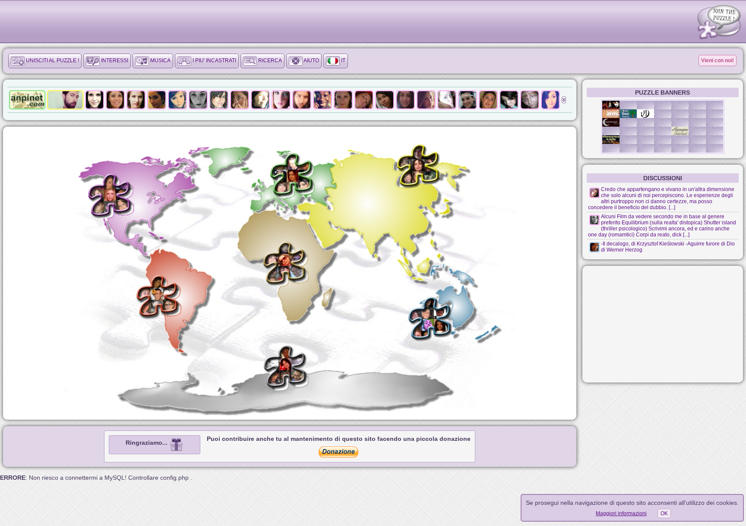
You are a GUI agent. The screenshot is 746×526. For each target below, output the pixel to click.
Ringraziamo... (147, 442)
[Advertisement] (662, 324)
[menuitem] (44, 61)
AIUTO (311, 60)
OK (664, 513)
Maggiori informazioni (621, 513)
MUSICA (160, 60)
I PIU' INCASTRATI (213, 60)
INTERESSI (114, 60)
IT (342, 60)
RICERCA (269, 60)
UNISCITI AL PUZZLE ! (52, 60)
